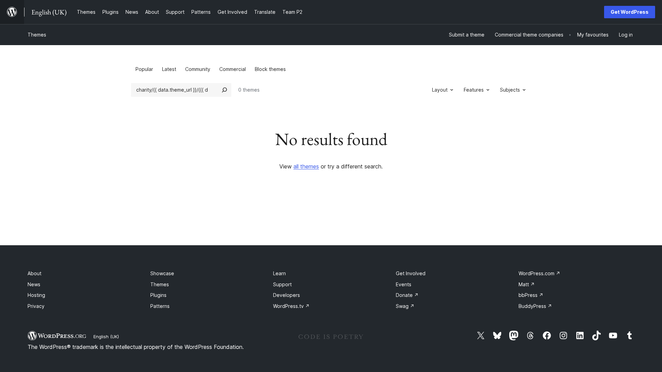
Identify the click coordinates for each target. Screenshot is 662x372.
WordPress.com (539, 273)
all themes (306, 166)
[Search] (224, 90)
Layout (440, 90)
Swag (405, 306)
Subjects (510, 90)
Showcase (162, 273)
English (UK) (106, 336)
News (34, 284)
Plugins (158, 295)
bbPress (531, 295)
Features (474, 90)
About (34, 273)
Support (282, 284)
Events (403, 284)
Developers (286, 295)
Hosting (36, 295)
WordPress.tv (291, 306)
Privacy (36, 306)
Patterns (160, 306)
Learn (279, 273)
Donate (407, 295)
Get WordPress (630, 12)
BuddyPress (535, 306)
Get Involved (410, 273)
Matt (527, 284)
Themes (37, 35)
